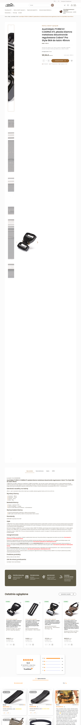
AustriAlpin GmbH (14, 16)
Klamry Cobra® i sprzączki (19, 10)
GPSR (53, 471)
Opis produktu (29, 471)
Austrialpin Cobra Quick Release (13, 562)
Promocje (15, 12)
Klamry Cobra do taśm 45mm (13, 557)
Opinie (47, 471)
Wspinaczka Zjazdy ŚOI (32, 10)
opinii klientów (28, 665)
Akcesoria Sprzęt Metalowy (45, 10)
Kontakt (20, 12)
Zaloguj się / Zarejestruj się (66, 1)
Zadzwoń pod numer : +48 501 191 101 (69, 12)
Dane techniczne (39, 471)
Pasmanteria (7, 12)
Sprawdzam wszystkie (66, 594)
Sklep (9, 16)
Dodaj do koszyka (59, 60)
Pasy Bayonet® (8, 10)
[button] (37, 242)
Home (6, 16)
